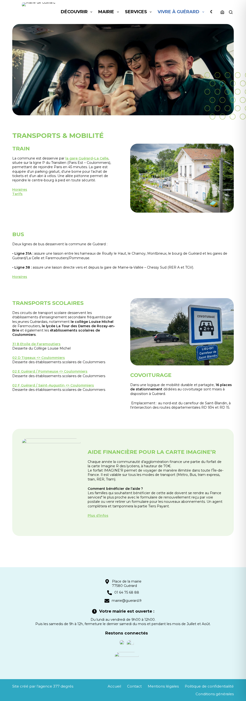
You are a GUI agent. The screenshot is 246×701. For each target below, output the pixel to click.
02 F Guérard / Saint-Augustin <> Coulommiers (53, 385)
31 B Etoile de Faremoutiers (36, 344)
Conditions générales (215, 694)
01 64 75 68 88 (126, 592)
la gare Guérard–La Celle (86, 158)
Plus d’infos (98, 515)
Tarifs (17, 194)
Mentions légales (163, 686)
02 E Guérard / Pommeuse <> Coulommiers (49, 371)
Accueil (114, 686)
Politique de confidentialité (209, 686)
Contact (134, 686)
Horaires (19, 189)
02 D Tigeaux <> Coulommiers (38, 358)
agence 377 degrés (55, 686)
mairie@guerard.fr (127, 600)
